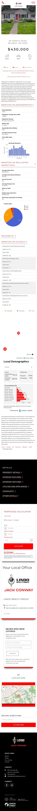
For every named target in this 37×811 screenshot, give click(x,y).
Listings (8, 447)
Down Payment (9, 531)
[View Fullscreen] (3, 694)
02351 (30, 447)
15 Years (16, 520)
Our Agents (7, 613)
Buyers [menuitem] (7, 756)
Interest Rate (8, 537)
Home (3, 447)
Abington (24, 447)
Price (5, 525)
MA (13, 447)
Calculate (18, 546)
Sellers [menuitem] (7, 758)
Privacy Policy (10, 795)
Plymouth (18, 447)
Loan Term (7, 516)
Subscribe (12, 653)
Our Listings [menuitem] (8, 760)
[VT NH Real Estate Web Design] (18, 805)
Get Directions (18, 725)
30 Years (8, 520)
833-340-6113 (11, 605)
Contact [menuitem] (7, 762)
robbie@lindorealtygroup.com (16, 776)
